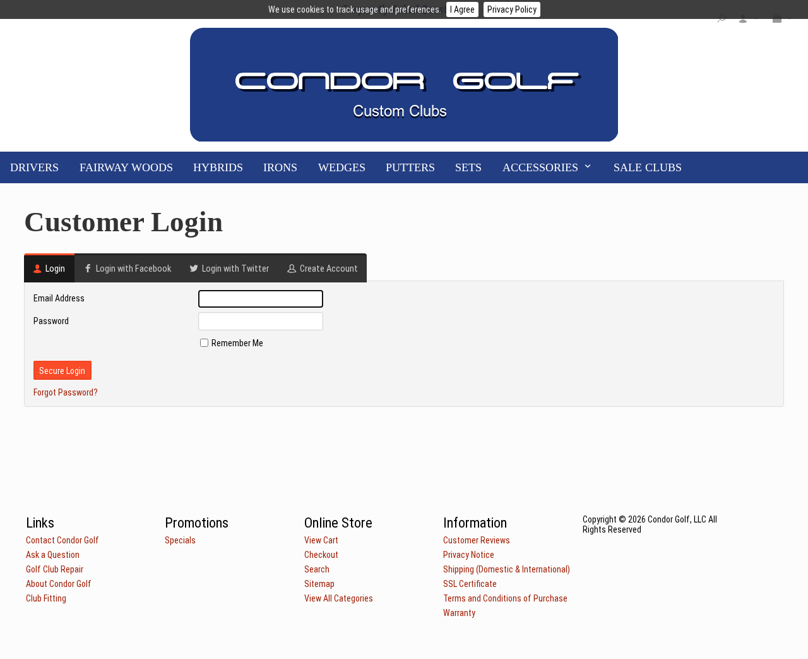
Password (51, 321)
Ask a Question (53, 555)
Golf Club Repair (54, 569)
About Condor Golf (59, 584)
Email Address (59, 298)
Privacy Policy (512, 9)
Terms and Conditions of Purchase (505, 598)
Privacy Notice (468, 555)
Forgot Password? (65, 392)
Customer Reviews (476, 540)
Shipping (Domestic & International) (506, 569)
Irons (280, 167)
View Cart (321, 540)
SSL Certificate (470, 584)
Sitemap (319, 584)
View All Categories (338, 598)
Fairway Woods (126, 167)
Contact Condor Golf (62, 540)
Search (317, 569)
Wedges (341, 167)
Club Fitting (46, 598)
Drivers (34, 167)
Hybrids (218, 167)
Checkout (321, 555)
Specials (180, 540)
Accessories (540, 167)
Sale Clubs (648, 167)
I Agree (462, 9)
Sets (468, 167)
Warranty (459, 613)
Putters (410, 167)
